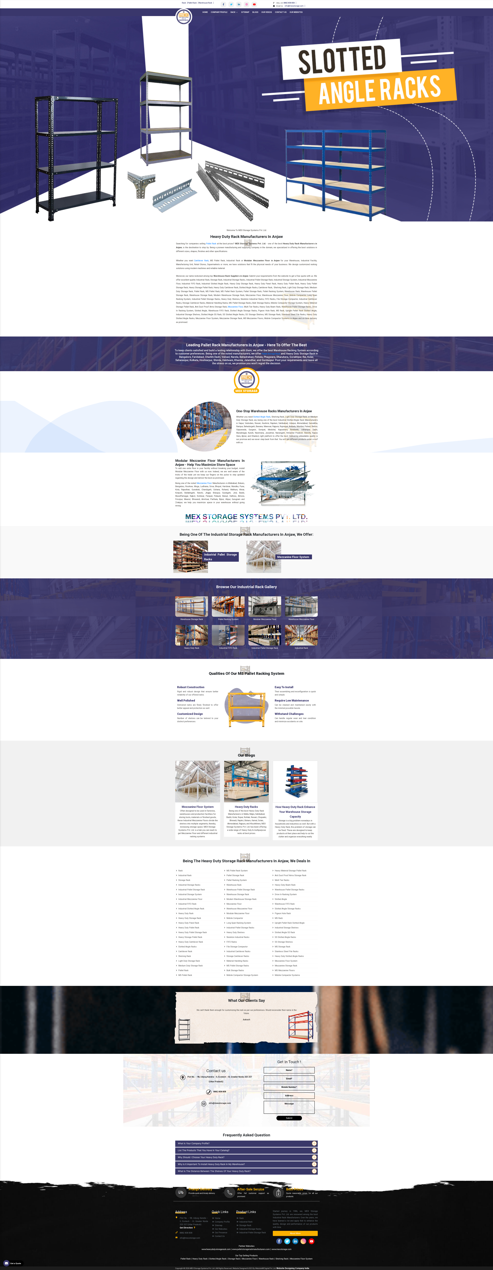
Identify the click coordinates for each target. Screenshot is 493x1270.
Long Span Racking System (238, 923)
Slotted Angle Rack (262, 417)
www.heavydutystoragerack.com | (217, 1249)
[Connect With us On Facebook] (223, 4)
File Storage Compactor (237, 946)
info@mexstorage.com (294, 6)
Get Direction (186, 1227)
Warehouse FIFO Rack (284, 904)
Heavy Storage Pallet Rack (190, 937)
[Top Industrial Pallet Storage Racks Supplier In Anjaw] (190, 557)
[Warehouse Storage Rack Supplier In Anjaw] (191, 606)
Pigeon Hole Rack (282, 913)
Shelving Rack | (282, 1259)
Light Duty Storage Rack (189, 961)
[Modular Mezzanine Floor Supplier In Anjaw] (264, 606)
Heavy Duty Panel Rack (188, 923)
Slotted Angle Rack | (218, 1259)
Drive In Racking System (285, 894)
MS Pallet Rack (185, 975)
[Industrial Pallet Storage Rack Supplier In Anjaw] (264, 635)
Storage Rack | (234, 1259)
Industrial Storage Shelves (286, 927)
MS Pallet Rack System (237, 870)
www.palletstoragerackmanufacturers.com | (251, 1249)
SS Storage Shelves (283, 942)
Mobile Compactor (234, 918)
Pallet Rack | (186, 1259)
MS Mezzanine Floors (284, 970)
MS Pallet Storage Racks (237, 965)
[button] (37, 118)
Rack (184, 3)
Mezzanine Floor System (293, 557)
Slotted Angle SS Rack (284, 932)
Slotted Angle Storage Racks (287, 908)
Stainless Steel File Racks (286, 951)
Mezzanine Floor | (250, 1259)
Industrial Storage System (190, 894)
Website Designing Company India (292, 1268)
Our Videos (266, 12)
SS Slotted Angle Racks (285, 937)
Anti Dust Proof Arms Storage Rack (290, 875)
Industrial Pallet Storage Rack (265, 648)
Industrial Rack (301, 648)
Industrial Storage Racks (189, 885)
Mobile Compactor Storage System (242, 975)
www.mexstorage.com (281, 1249)
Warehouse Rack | (267, 1259)
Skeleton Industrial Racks (237, 937)
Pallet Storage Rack (271, 354)
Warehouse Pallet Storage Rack (240, 889)
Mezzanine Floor (235, 307)
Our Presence (220, 1232)
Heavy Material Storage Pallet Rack (290, 870)
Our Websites (296, 12)
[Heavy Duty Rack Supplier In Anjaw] (191, 635)
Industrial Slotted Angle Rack (191, 908)
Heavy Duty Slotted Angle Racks (289, 956)
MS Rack (278, 918)
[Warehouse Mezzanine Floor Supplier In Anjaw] (301, 606)
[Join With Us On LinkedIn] (238, 4)
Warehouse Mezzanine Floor (301, 619)
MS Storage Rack (282, 946)
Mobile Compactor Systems (287, 975)
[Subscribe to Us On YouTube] (254, 4)
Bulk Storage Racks (235, 970)
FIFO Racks (231, 942)
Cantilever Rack (201, 260)
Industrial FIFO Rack (228, 648)
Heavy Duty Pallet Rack (188, 927)
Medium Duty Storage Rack (190, 965)
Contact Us (281, 12)
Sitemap (245, 12)
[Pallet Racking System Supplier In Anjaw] (228, 606)
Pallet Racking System (228, 619)
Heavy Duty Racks (246, 806)
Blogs (255, 12)
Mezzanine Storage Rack (285, 965)
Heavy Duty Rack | (200, 1259)
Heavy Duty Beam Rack (285, 885)
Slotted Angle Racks (187, 946)
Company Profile (219, 12)
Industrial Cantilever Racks (238, 951)
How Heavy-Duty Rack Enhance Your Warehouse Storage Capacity (295, 811)
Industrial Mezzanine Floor (190, 899)
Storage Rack (184, 880)
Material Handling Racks (237, 961)
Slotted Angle (280, 899)
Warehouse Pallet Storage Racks (289, 889)
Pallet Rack (192, 3)
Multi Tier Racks (281, 880)
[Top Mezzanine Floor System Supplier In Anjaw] (263, 557)
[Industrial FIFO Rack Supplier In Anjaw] (228, 635)
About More (295, 1233)
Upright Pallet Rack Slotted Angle (289, 923)
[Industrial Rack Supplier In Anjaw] (301, 635)
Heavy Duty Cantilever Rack (190, 942)
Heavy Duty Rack (191, 648)
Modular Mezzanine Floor (264, 619)
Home (205, 12)
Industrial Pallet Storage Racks (240, 927)
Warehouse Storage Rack (191, 619)
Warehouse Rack (205, 3)
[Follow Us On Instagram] (246, 4)
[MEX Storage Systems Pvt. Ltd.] (183, 16)
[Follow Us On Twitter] (231, 4)
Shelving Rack (184, 956)
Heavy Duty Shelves (235, 932)
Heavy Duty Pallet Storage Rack (192, 932)
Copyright (179, 1268)
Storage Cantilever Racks (237, 956)
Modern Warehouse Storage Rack (241, 899)
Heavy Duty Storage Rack (189, 918)
